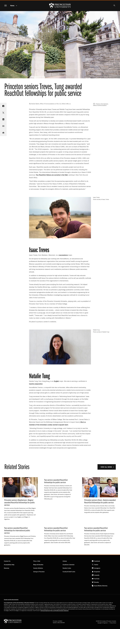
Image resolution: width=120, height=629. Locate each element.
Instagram (97, 568)
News (12, 5)
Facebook (97, 561)
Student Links (67, 568)
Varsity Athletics (38, 568)
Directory (6, 568)
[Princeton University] (13, 621)
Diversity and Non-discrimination (11, 599)
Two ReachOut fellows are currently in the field (52, 175)
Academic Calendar (68, 564)
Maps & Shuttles (38, 564)
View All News (106, 467)
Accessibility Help (9, 564)
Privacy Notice (113, 622)
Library (65, 561)
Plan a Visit (36, 561)
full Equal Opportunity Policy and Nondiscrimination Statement (55, 610)
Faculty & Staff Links (69, 571)
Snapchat (97, 571)
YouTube (96, 579)
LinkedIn (96, 575)
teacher (36, 384)
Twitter (96, 564)
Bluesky (96, 582)
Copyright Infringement (103, 622)
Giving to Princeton (39, 571)
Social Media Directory (100, 586)
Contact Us (7, 561)
